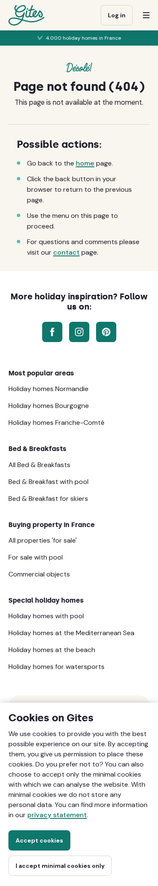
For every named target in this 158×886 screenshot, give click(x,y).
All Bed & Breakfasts (39, 464)
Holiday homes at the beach (51, 649)
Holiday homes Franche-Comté (56, 422)
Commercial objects (39, 574)
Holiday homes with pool (46, 616)
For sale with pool (35, 557)
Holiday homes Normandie (48, 388)
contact (66, 252)
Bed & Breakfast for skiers (48, 498)
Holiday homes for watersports (56, 666)
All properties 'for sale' (42, 540)
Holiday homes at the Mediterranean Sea (71, 632)
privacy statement (57, 814)
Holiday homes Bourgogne (48, 405)
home (85, 163)
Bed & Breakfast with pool (48, 481)
